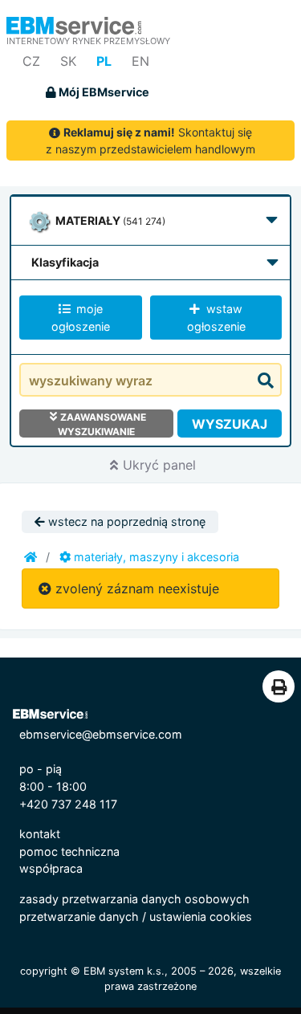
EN (140, 61)
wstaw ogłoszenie (216, 317)
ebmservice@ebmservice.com (100, 734)
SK (68, 61)
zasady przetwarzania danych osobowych (134, 899)
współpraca (51, 868)
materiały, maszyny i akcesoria (155, 557)
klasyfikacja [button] (65, 262)
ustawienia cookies (200, 916)
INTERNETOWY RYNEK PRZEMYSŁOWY (88, 41)
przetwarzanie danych (79, 916)
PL (104, 61)
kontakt (39, 834)
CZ (31, 61)
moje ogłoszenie (80, 317)
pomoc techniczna (69, 851)
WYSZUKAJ (229, 424)
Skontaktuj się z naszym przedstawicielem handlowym (150, 140)
